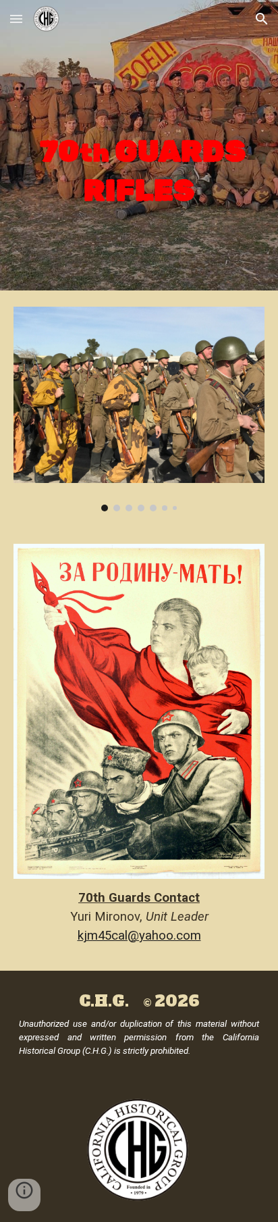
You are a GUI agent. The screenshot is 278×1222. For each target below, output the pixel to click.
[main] (139, 145)
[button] (16, 18)
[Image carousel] (139, 409)
